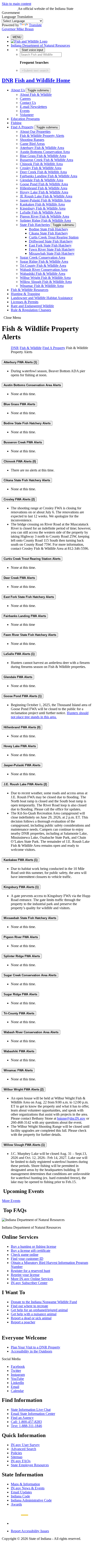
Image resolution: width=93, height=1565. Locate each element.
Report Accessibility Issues (30, 1531)
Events (25, 111)
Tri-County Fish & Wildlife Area (43, 265)
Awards (16, 1504)
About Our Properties (35, 132)
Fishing (16, 123)
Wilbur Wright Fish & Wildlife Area (45, 278)
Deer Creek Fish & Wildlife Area (43, 172)
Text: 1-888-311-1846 (26, 1426)
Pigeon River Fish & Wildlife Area (44, 216)
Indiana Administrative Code (31, 1500)
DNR (7, 80)
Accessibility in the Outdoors (31, 1351)
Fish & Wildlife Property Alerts (42, 136)
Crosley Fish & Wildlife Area (40, 168)
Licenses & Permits (24, 302)
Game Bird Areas (32, 144)
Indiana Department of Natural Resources (40, 45)
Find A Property (22, 127)
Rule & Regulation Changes (31, 310)
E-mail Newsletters (33, 107)
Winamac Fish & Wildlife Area (42, 286)
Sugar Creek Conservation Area (42, 257)
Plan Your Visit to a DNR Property (35, 1347)
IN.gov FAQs (20, 1461)
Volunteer (27, 115)
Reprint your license (25, 1275)
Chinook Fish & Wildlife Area (41, 164)
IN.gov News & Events (27, 1488)
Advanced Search (23, 1449)
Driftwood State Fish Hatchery (51, 241)
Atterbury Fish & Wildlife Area (42, 148)
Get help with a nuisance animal (33, 1314)
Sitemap (16, 1457)
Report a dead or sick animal (31, 1318)
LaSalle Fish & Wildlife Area (40, 212)
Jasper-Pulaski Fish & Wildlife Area (45, 200)
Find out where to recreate (29, 1306)
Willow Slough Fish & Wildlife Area (46, 282)
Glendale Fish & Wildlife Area (41, 180)
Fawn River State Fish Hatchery (52, 249)
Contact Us (28, 103)
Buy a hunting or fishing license (33, 1246)
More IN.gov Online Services (32, 1279)
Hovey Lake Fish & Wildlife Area (44, 192)
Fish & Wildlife (31, 348)
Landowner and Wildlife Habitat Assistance (42, 298)
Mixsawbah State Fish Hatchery (51, 253)
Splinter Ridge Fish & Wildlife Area (45, 220)
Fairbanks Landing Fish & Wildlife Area (48, 176)
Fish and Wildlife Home (42, 80)
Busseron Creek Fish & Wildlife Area (46, 160)
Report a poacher (23, 1322)
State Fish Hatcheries (35, 225)
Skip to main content (16, 4)
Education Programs (25, 119)
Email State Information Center (33, 1414)
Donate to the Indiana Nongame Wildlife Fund (44, 1302)
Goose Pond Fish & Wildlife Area (44, 184)
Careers (25, 99)
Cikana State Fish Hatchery (48, 233)
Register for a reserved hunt (30, 1271)
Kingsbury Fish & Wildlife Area (42, 208)
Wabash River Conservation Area (43, 269)
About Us (18, 90)
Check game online (24, 1254)
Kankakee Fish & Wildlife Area (42, 204)
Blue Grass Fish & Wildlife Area (43, 156)
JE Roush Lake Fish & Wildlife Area (46, 196)
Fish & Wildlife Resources (29, 290)
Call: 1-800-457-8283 (26, 1422)
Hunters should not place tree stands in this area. (49, 715)
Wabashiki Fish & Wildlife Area (42, 274)
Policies (16, 1453)
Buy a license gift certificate (30, 1250)
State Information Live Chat (31, 1410)
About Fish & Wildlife (36, 94)
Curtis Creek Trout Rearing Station (54, 237)
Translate (35, 25)
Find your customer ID (27, 1259)
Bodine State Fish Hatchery (48, 229)
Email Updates (21, 1492)
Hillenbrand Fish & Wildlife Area (43, 188)
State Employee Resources (30, 1465)
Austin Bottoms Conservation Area (45, 152)
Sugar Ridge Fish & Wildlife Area (44, 261)
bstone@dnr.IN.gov (71, 1118)
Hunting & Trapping (25, 294)
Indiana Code (20, 1496)
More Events (11, 1201)
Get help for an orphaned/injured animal (39, 1310)
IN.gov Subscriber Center (29, 1283)
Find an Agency (22, 1418)
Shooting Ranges (32, 140)
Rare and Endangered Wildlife (32, 306)
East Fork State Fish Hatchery (50, 245)
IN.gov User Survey (25, 1445)
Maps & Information (25, 1484)
